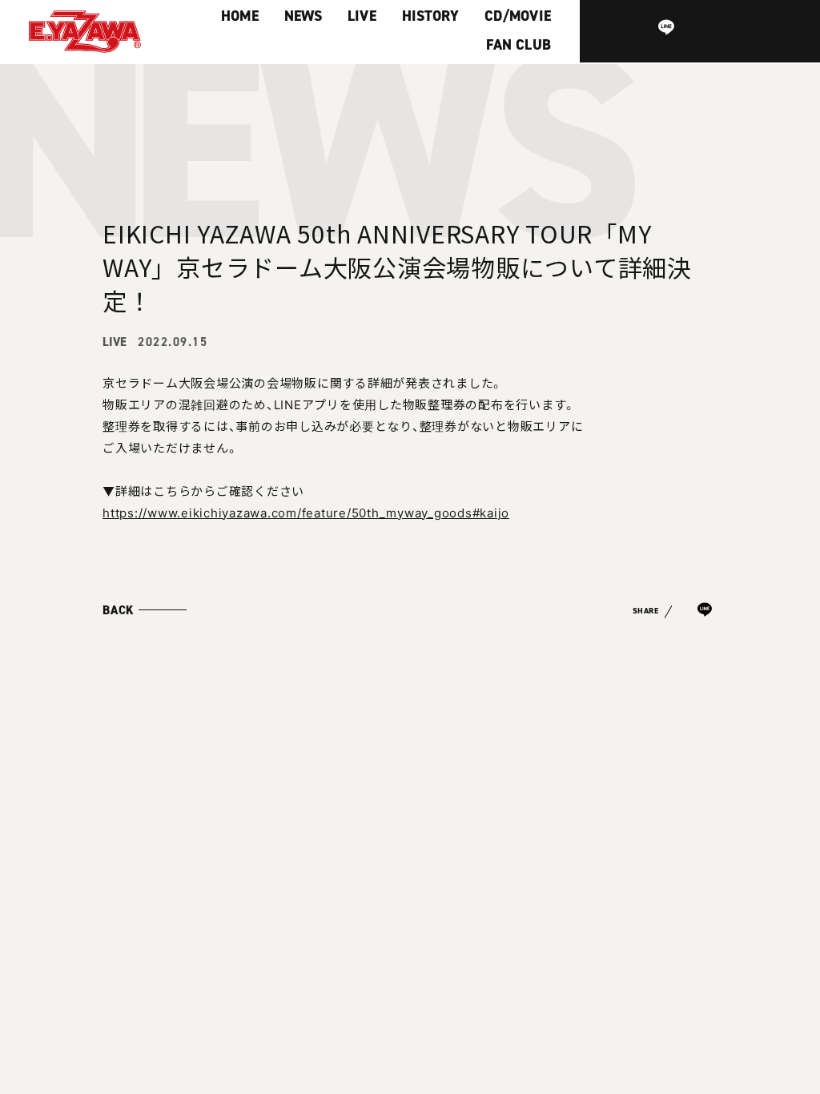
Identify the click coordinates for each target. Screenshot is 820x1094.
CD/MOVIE (517, 16)
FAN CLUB (518, 44)
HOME (240, 16)
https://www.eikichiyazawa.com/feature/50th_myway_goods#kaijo (305, 512)
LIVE (362, 16)
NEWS (303, 16)
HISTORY (430, 16)
